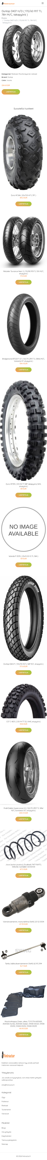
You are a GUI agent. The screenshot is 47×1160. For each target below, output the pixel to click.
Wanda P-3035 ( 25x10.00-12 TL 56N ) (23, 556)
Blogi (4, 1128)
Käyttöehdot (6, 1136)
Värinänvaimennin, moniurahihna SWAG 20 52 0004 (23, 922)
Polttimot (5, 1101)
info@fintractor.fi (8, 1085)
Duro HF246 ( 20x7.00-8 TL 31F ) (23, 195)
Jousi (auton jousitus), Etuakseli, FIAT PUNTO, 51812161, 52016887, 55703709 (24, 865)
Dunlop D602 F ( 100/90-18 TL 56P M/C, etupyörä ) (23, 664)
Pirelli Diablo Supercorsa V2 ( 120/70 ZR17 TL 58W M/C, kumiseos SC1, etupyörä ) (23, 809)
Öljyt (3, 1097)
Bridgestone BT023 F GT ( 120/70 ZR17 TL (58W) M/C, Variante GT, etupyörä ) (23, 360)
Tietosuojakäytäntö (9, 1140)
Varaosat (5, 1114)
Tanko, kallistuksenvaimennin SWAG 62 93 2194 (23, 963)
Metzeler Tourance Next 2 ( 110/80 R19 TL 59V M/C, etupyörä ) (23, 272)
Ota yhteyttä (6, 1132)
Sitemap (5, 1144)
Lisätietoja (11, 92)
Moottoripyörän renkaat (28, 74)
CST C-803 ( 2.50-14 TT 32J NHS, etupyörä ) (23, 721)
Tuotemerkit (6, 1110)
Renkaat (14, 74)
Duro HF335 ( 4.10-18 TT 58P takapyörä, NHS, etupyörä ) (23, 485)
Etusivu (4, 18)
